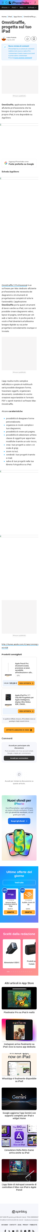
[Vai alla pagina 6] (19, 971)
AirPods (31, 7)
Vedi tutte (19, 882)
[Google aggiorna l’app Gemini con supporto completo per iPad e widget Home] (19, 1099)
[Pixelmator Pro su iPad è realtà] (19, 998)
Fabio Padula (11, 37)
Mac (22, 7)
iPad (14, 7)
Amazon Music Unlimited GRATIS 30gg (10, 904)
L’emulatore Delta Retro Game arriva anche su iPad (19, 1151)
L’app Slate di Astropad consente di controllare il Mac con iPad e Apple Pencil (19, 1187)
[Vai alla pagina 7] (21, 971)
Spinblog (11, 1217)
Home (4, 17)
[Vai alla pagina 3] (13, 971)
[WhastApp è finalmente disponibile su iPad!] (19, 1064)
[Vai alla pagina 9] (25, 971)
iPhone (5, 7)
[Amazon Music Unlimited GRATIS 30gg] (10, 894)
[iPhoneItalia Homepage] (18, 2)
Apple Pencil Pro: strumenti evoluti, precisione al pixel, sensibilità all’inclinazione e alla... (24, 668)
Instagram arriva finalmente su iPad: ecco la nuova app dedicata (19, 1045)
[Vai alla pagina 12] (31, 971)
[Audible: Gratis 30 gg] (28, 894)
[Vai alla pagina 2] (11, 971)
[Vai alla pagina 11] (29, 971)
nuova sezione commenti (23, 58)
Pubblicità (33, 1225)
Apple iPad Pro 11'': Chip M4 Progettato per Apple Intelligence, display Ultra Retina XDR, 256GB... (24, 699)
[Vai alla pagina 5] (17, 971)
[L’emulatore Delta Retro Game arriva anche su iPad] (19, 1136)
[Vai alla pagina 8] (23, 971)
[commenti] (27, 38)
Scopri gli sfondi (17, 821)
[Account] (35, 2)
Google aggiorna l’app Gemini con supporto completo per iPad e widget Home (19, 1116)
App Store (18, 17)
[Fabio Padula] (4, 39)
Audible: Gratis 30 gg (28, 903)
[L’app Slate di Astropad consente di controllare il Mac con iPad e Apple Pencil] (19, 1170)
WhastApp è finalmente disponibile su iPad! (19, 1080)
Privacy (25, 1225)
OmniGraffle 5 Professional (14, 285)
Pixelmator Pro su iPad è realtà (19, 1012)
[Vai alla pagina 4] (15, 971)
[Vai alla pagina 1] (8, 971)
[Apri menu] (30, 2)
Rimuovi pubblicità (19, 96)
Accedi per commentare (19, 758)
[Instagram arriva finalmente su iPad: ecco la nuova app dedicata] (19, 1030)
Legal (19, 1225)
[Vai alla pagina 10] (27, 971)
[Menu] (3, 2)
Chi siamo (4, 1225)
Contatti (12, 1225)
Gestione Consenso (31, 1220)
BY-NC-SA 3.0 (18, 1220)
